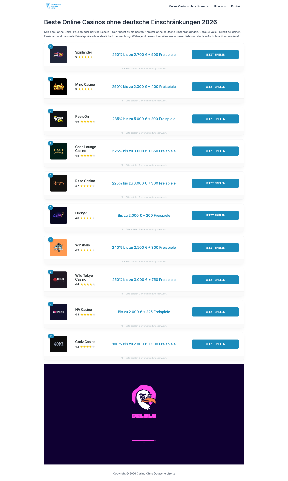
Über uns (220, 6)
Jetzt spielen (215, 54)
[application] (207, 6)
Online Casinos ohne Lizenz (187, 6)
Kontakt (236, 6)
